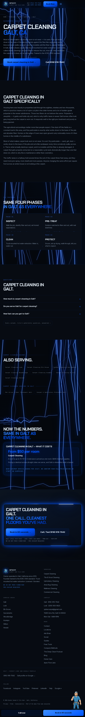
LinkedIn (44, 688)
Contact (47, 626)
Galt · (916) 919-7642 (51, 602)
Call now (21, 713)
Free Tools (48, 644)
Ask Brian (47, 633)
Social (46, 637)
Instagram (16, 688)
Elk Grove (7, 609)
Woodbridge (8, 617)
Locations (47, 630)
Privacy (5, 704)
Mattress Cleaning (50, 588)
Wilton (5, 624)
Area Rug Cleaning (51, 585)
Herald (5, 628)
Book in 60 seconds (63, 713)
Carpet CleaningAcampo (42, 372)
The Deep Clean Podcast (53, 652)
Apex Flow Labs (50, 663)
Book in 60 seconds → (20, 532)
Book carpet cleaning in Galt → (21, 62)
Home (5, 17)
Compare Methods (51, 648)
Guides (46, 641)
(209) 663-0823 (34, 5)
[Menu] (61, 4)
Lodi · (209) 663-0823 (52, 606)
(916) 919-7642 (34, 3)
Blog (45, 655)
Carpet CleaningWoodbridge (16, 372)
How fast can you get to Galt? (16, 314)
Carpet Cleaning (24, 17)
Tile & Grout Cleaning (51, 577)
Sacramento (7, 613)
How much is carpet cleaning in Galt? (19, 299)
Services (12, 17)
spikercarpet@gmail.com (53, 609)
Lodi (5, 606)
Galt (4, 602)
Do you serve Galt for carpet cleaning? (20, 306)
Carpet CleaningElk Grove (38, 367)
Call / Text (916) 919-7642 (52, 532)
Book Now (50, 4)
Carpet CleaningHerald (14, 378)
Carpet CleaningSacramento (64, 367)
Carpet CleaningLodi (14, 367)
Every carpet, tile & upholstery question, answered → (28, 323)
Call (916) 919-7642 (55, 62)
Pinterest (35, 688)
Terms (11, 704)
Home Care (48, 659)
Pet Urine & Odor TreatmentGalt (18, 392)
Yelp (50, 688)
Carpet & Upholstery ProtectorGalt (51, 392)
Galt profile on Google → (26, 676)
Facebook (7, 688)
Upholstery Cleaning (51, 581)
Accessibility (19, 704)
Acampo (6, 620)
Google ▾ (58, 688)
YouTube (26, 688)
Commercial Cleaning (51, 592)
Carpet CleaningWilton (65, 372)
